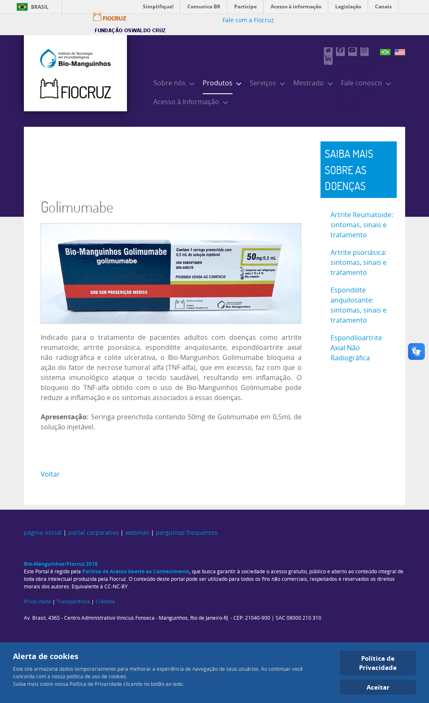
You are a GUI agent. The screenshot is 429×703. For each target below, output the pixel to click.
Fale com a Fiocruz (248, 20)
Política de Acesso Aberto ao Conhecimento (135, 571)
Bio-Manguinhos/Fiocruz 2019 (61, 563)
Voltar (50, 474)
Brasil (40, 6)
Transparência (73, 602)
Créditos (105, 602)
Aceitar (378, 687)
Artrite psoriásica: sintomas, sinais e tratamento (359, 263)
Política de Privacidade (378, 663)
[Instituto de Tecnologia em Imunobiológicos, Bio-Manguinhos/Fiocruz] (75, 73)
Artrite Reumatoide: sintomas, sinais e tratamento (362, 225)
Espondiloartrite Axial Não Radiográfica (356, 348)
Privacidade (37, 602)
